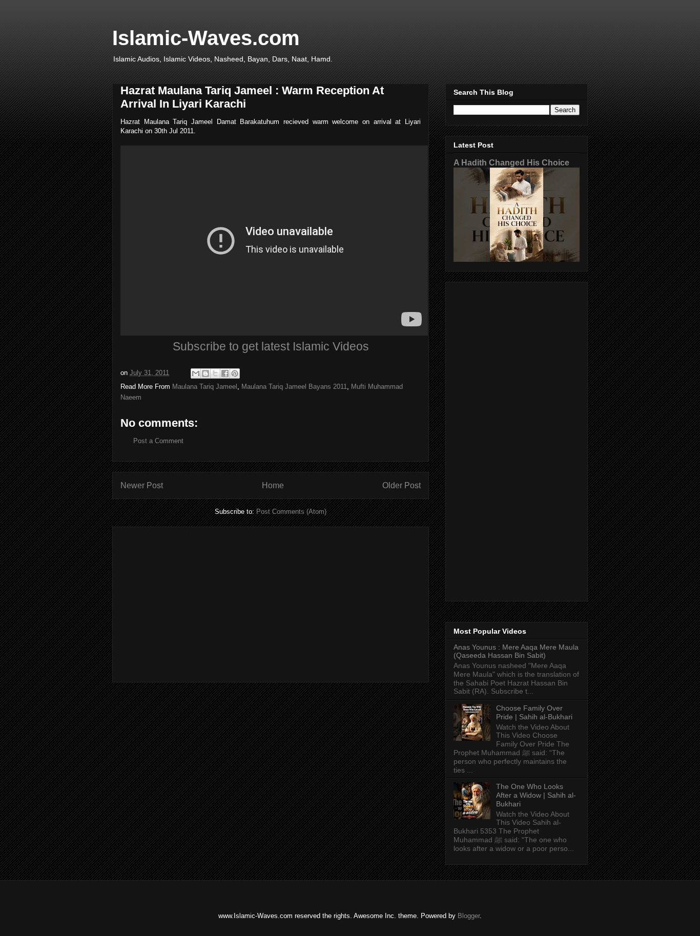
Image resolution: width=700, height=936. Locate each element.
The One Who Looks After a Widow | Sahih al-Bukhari (536, 795)
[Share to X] (215, 373)
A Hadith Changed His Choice (511, 162)
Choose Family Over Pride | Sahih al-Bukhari (534, 712)
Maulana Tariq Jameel (204, 386)
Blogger (469, 916)
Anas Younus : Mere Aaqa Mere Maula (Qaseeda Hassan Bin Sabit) (516, 651)
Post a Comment (158, 441)
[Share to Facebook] (225, 373)
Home (273, 485)
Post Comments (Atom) (291, 511)
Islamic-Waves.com (206, 38)
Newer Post (141, 485)
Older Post (401, 485)
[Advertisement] (270, 602)
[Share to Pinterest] (235, 373)
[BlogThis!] (205, 373)
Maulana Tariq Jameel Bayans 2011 (294, 386)
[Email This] (196, 373)
